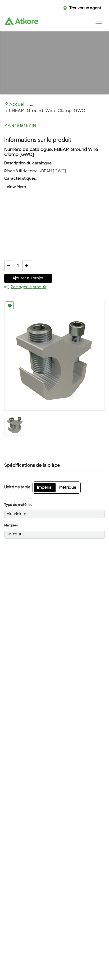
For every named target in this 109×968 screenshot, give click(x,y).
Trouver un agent (85, 8)
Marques (11, 525)
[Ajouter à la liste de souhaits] (10, 305)
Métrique (67, 488)
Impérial (44, 488)
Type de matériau (18, 505)
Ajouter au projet (28, 278)
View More (16, 187)
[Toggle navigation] (98, 21)
